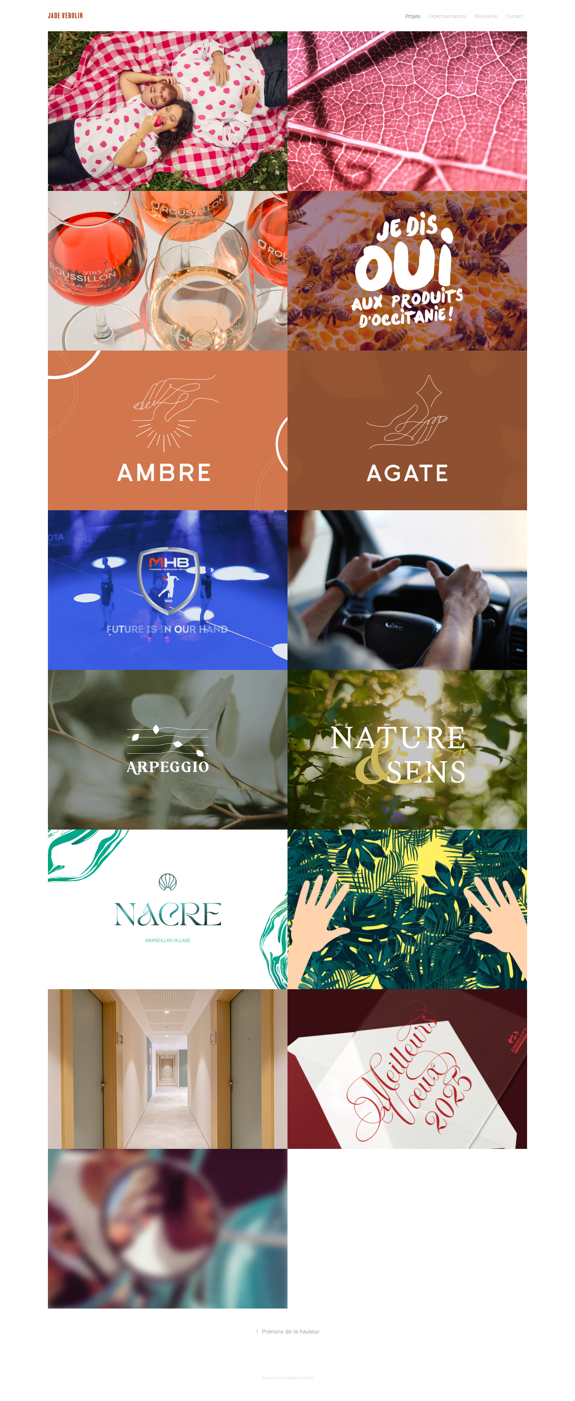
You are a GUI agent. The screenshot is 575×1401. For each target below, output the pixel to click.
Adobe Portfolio (299, 1378)
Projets (412, 16)
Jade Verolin (65, 15)
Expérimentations (447, 16)
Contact (513, 16)
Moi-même (486, 16)
